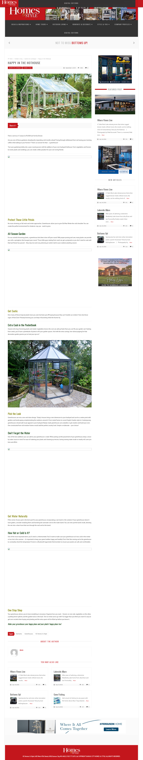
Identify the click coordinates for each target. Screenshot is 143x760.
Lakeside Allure (60, 671)
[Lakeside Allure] (57, 678)
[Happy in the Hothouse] (50, 95)
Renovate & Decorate (82, 24)
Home (11, 59)
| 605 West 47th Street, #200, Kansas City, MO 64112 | (51, 756)
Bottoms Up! (80, 43)
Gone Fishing (59, 694)
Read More (129, 111)
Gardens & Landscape (30, 59)
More (26, 680)
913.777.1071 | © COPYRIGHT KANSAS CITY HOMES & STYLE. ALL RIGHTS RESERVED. (93, 756)
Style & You (102, 24)
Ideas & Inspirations (20, 24)
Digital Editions (71, 33)
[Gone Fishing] (57, 701)
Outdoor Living (59, 24)
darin (21, 650)
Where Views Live (17, 671)
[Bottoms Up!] (13, 701)
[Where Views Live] (13, 678)
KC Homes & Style (29, 756)
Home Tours (41, 24)
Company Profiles (122, 24)
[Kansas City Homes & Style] (71, 11)
